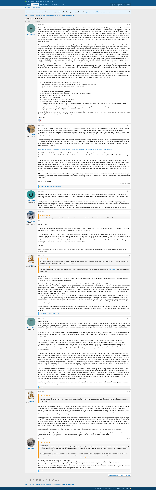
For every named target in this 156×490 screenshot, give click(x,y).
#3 (129, 191)
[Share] (127, 25)
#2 (129, 125)
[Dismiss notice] (129, 12)
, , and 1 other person (51, 186)
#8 (129, 439)
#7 (129, 391)
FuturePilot (29, 21)
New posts (27, 7)
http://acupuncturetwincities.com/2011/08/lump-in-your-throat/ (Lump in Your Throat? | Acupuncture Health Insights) (75, 149)
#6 (129, 318)
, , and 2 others (50, 313)
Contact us (98, 488)
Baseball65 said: (44, 215)
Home (28, 5)
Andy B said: (43, 259)
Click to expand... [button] (84, 457)
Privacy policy (116, 488)
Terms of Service (106, 488)
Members (55, 5)
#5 (129, 255)
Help (63, 5)
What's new (43, 5)
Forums (35, 5)
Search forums (36, 7)
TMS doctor (112, 269)
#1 (129, 24)
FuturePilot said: (44, 267)
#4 (129, 211)
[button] (49, 4)
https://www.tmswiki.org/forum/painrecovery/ (99, 12)
